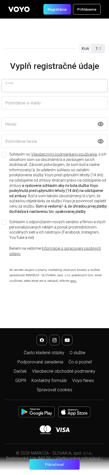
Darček (20, 371)
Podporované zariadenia (40, 361)
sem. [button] (73, 281)
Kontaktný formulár (49, 380)
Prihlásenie (86, 9)
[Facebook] (42, 340)
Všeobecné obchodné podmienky (63, 371)
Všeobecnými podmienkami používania (64, 154)
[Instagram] (54, 340)
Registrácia (57, 9)
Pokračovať (54, 464)
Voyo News (83, 380)
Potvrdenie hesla (21, 141)
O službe (77, 352)
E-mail (9, 83)
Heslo (10, 124)
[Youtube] (67, 340)
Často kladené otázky (44, 352)
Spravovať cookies (54, 389)
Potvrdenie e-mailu (22, 102)
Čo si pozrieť (80, 361)
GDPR (20, 380)
